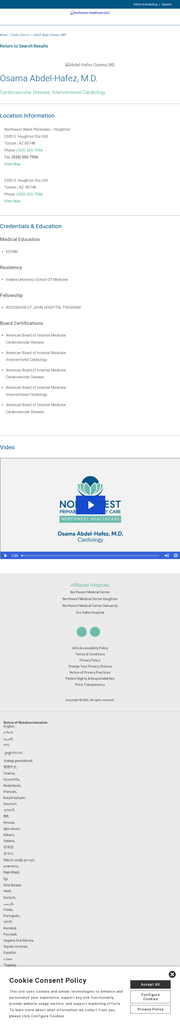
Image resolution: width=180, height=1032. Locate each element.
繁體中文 (10, 767)
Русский (10, 934)
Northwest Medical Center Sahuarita (90, 606)
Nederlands (12, 785)
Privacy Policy (90, 660)
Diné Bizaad (12, 885)
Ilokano (9, 835)
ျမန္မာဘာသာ (13, 752)
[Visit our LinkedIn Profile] (95, 632)
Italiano (9, 841)
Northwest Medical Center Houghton (90, 599)
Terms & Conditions (90, 654)
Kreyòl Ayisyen (14, 798)
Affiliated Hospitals (90, 585)
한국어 (8, 853)
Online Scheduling (145, 4)
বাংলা (6, 745)
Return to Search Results (24, 46)
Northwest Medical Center (90, 592)
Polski (8, 910)
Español (9, 952)
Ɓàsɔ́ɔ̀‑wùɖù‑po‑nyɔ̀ (19, 860)
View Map (12, 164)
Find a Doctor (20, 34)
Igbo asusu (12, 829)
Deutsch (10, 804)
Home (4, 34)
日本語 (8, 847)
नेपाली (7, 891)
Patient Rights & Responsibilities (90, 678)
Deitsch (9, 897)
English (9, 726)
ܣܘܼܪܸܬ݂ (8, 959)
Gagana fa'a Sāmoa (18, 940)
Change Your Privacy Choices (90, 666)
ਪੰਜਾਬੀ (8, 922)
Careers (166, 4)
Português (11, 916)
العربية (8, 739)
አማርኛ (8, 732)
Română (10, 928)
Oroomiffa (11, 779)
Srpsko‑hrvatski (15, 946)
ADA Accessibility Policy (90, 648)
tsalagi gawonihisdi (18, 761)
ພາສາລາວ (11, 866)
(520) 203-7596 (29, 150)
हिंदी (6, 816)
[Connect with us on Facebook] (82, 632)
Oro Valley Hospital (90, 612)
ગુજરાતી (9, 810)
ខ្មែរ (6, 879)
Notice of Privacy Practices (90, 672)
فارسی (8, 904)
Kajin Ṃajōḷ (11, 872)
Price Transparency (90, 685)
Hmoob (9, 822)
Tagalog (10, 965)
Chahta (9, 773)
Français (10, 792)
